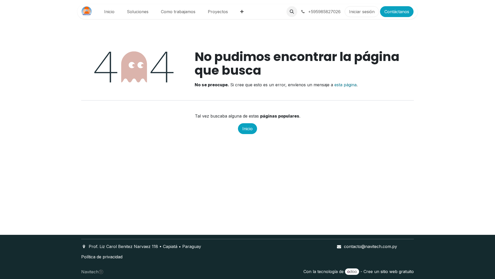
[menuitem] (109, 11)
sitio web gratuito (397, 271)
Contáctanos (396, 11)
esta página (345, 84)
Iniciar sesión (362, 11)
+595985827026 (324, 11)
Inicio (247, 128)
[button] (291, 11)
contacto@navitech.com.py (370, 246)
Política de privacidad (101, 256)
